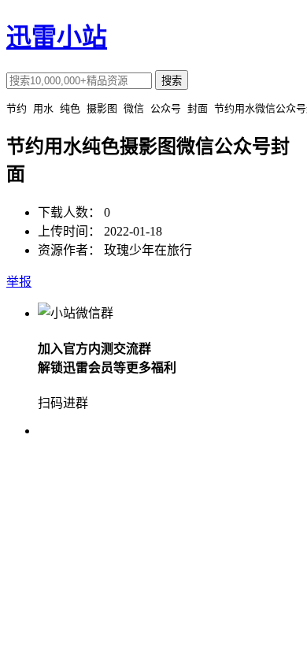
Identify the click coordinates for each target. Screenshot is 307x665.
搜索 (171, 81)
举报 (18, 281)
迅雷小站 (56, 37)
